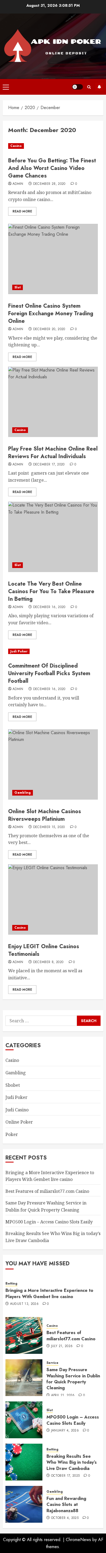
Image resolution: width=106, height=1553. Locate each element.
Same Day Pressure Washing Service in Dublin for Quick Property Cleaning (73, 1379)
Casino (16, 145)
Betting (11, 1283)
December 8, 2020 (48, 962)
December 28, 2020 (49, 184)
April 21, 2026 (63, 1395)
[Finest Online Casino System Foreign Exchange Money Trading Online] (53, 259)
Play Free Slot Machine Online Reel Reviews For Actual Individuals (53, 452)
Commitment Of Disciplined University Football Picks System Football (49, 673)
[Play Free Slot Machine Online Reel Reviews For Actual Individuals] (53, 402)
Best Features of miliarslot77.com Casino (47, 1191)
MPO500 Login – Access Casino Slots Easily (49, 1222)
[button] (6, 86)
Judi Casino (17, 1110)
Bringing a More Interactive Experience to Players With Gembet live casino (49, 1293)
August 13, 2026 (24, 1304)
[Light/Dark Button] (77, 87)
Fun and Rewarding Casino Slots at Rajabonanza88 (66, 1504)
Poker (11, 1134)
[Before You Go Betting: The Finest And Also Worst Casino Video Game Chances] (53, 146)
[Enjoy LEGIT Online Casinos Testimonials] (53, 899)
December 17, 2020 (49, 464)
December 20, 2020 (49, 329)
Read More (22, 211)
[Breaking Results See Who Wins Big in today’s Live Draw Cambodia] (23, 1462)
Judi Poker (18, 651)
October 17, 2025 (65, 1476)
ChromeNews (78, 1539)
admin (18, 184)
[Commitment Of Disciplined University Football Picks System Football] (53, 651)
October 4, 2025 (65, 1518)
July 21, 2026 (62, 1346)
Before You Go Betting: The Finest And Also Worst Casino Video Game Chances (52, 168)
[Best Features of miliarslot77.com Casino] (23, 1335)
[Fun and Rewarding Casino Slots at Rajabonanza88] (23, 1504)
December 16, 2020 (49, 607)
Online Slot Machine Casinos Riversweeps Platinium (44, 815)
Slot (17, 287)
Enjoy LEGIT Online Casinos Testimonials (43, 950)
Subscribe (99, 87)
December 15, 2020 (49, 827)
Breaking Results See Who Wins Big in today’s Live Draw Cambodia (71, 1462)
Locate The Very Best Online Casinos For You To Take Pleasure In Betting (51, 591)
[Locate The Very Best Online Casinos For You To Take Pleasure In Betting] (53, 537)
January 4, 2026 (65, 1431)
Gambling (22, 792)
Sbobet (12, 1085)
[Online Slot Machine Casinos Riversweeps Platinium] (53, 764)
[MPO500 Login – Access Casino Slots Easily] (23, 1419)
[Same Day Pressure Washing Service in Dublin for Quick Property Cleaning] (23, 1377)
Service (52, 1363)
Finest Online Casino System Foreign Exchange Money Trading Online (50, 313)
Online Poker (19, 1122)
